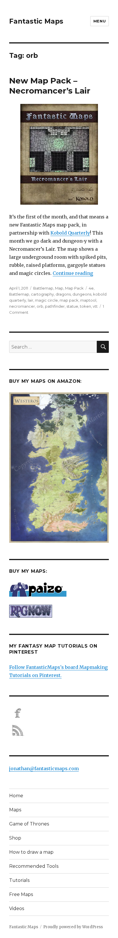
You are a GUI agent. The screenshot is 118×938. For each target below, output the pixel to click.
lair (30, 300)
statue (72, 306)
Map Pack (74, 288)
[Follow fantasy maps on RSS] (59, 730)
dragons (63, 294)
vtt (95, 306)
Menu (99, 21)
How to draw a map (31, 852)
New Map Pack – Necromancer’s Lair (49, 86)
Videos (16, 908)
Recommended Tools (33, 866)
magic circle (46, 300)
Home (16, 795)
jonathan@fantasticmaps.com (44, 768)
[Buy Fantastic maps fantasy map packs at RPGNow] (59, 611)
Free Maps (21, 894)
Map (59, 288)
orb (40, 306)
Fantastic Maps (36, 21)
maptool (88, 300)
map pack (69, 300)
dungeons (81, 294)
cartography (42, 294)
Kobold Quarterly (70, 233)
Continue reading (73, 273)
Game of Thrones (29, 824)
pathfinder (55, 306)
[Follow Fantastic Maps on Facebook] (59, 713)
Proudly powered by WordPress (73, 926)
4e (91, 288)
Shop (15, 838)
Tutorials (19, 880)
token (85, 306)
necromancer (22, 306)
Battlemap (43, 288)
